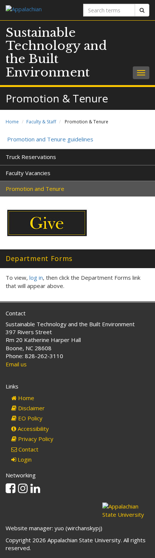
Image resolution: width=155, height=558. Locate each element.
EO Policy (30, 418)
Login (24, 459)
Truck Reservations (31, 156)
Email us (16, 364)
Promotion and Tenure (35, 188)
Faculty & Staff (41, 121)
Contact (27, 449)
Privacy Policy (35, 438)
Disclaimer (31, 408)
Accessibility (32, 428)
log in (36, 277)
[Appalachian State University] (39, 10)
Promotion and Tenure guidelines (49, 139)
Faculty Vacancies (28, 173)
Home (12, 121)
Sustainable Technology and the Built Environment (56, 52)
